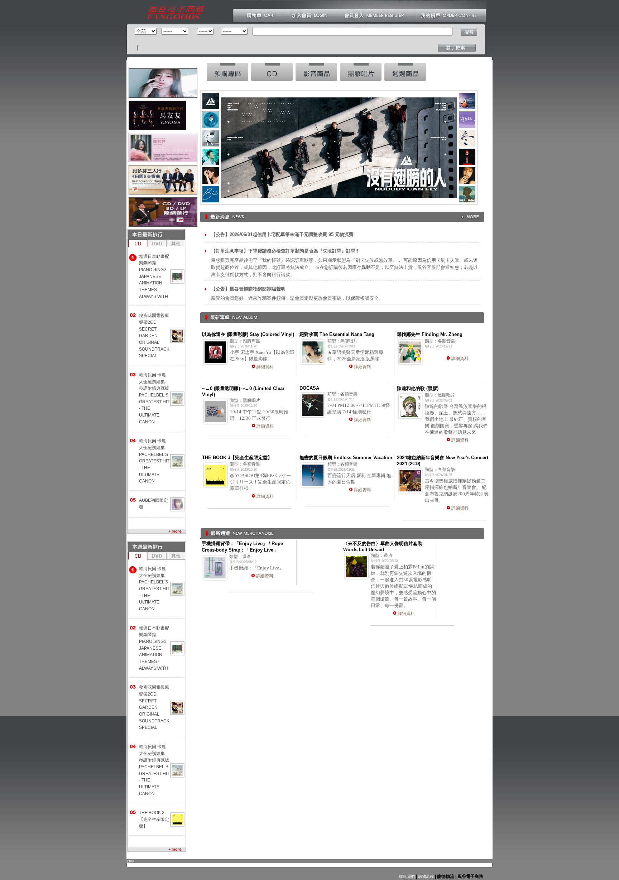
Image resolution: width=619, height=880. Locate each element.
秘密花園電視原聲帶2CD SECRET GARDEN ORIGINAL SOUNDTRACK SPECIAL (154, 335)
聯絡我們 (407, 876)
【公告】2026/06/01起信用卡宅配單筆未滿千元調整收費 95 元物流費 (282, 234)
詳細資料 (265, 366)
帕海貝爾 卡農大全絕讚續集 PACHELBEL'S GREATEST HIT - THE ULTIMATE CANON (154, 461)
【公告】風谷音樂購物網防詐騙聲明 (248, 289)
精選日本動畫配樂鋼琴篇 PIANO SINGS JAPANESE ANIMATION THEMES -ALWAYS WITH (154, 276)
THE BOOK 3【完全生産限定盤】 (154, 819)
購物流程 (425, 876)
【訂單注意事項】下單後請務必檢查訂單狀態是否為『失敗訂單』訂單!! (284, 251)
